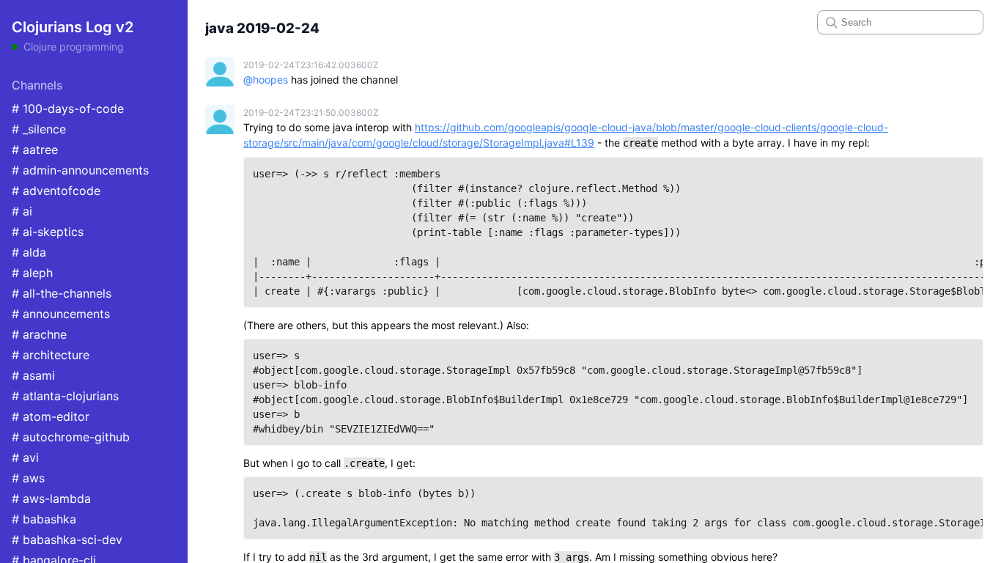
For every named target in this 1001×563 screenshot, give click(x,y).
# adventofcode (56, 190)
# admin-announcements (80, 170)
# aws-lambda (51, 498)
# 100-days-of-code (68, 108)
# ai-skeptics (48, 231)
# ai (22, 211)
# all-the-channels (61, 293)
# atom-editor (50, 416)
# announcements (61, 313)
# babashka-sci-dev (67, 539)
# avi (25, 457)
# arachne (39, 334)
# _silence (39, 129)
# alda (29, 252)
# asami (33, 375)
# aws (28, 478)
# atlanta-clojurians (65, 396)
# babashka (44, 519)
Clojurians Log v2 (72, 27)
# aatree (35, 149)
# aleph (32, 272)
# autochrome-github (71, 437)
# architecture (50, 354)
